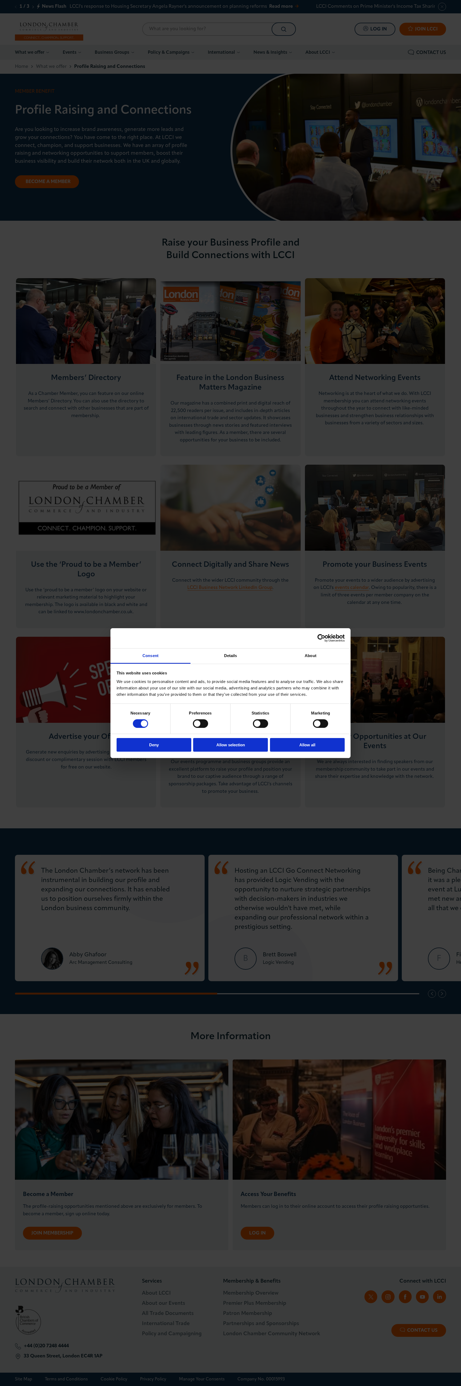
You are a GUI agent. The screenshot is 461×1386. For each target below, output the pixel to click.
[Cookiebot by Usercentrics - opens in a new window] (321, 638)
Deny (154, 745)
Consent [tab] (150, 655)
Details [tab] (230, 655)
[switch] (200, 723)
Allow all (307, 745)
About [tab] (310, 655)
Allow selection (230, 745)
